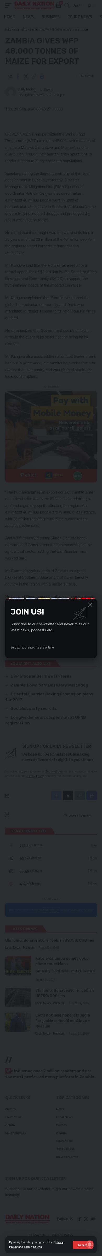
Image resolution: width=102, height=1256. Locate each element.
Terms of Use (33, 1246)
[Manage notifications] (90, 1244)
